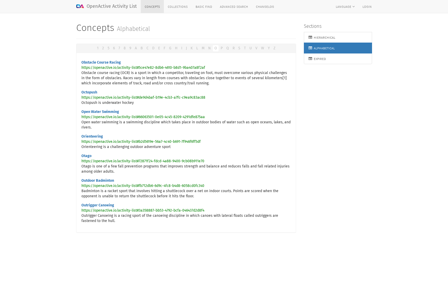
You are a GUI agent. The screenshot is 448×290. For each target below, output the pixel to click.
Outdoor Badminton (97, 181)
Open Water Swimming (100, 112)
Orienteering (92, 136)
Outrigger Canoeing (97, 205)
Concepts (152, 6)
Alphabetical (324, 48)
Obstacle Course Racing (101, 62)
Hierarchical (324, 37)
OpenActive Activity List (111, 6)
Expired (319, 58)
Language (344, 6)
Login (367, 6)
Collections (178, 6)
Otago (86, 156)
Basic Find (203, 6)
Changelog (265, 6)
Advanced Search (234, 6)
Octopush (89, 92)
